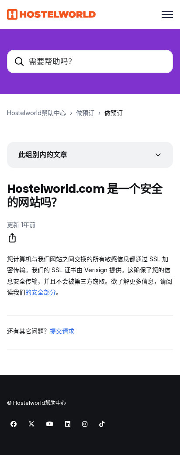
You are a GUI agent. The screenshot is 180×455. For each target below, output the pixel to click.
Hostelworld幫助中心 (36, 112)
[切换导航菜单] (167, 14)
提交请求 (62, 331)
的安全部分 (40, 292)
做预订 (85, 112)
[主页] (51, 14)
